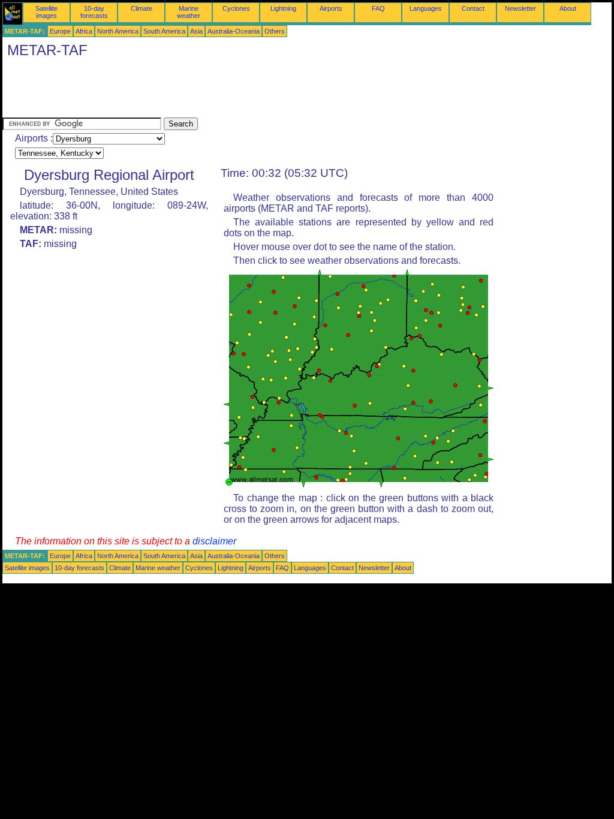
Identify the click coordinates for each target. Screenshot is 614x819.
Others (274, 31)
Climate (141, 8)
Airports (331, 8)
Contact (473, 8)
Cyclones (236, 8)
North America (118, 31)
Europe (60, 31)
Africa (84, 31)
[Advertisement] (220, 91)
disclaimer (214, 541)
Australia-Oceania (233, 31)
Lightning (283, 8)
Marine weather (188, 12)
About (567, 8)
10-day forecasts (94, 12)
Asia (196, 31)
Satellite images (46, 12)
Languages (426, 8)
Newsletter (520, 8)
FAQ (378, 8)
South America (164, 31)
